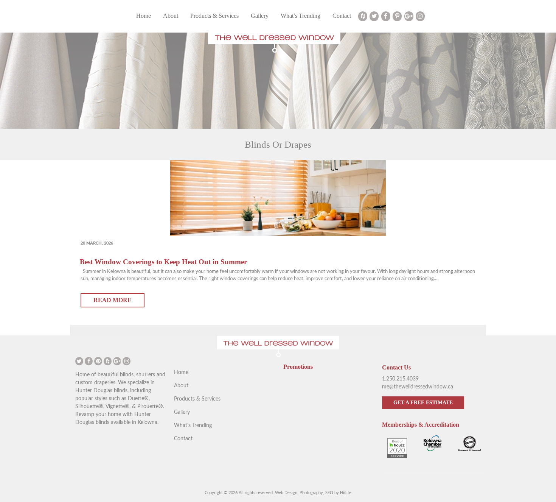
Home (143, 15)
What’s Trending (300, 15)
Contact (341, 15)
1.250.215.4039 (400, 379)
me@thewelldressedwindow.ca (417, 387)
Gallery (260, 15)
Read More (112, 300)
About (170, 15)
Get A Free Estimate (423, 402)
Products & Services (214, 15)
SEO (329, 493)
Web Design (286, 493)
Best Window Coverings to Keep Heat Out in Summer (163, 262)
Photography (311, 493)
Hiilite (345, 493)
